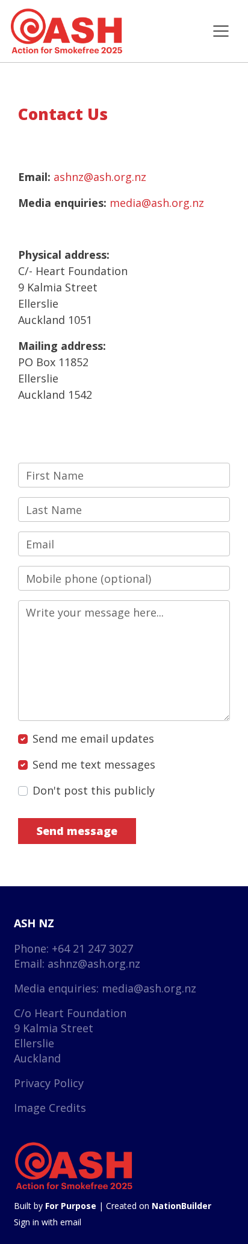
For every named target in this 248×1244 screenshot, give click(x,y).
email (70, 1222)
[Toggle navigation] (220, 31)
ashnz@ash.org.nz (100, 177)
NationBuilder (181, 1205)
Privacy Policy (49, 1083)
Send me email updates (93, 738)
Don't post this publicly (94, 790)
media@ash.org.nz (157, 202)
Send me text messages (94, 764)
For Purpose (70, 1205)
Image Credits (50, 1107)
